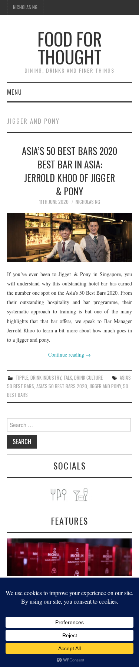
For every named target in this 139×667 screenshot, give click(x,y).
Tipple (22, 377)
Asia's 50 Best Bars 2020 (61, 386)
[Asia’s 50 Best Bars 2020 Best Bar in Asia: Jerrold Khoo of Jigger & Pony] (69, 237)
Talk (67, 377)
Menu (14, 92)
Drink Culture (88, 377)
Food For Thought (69, 47)
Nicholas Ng (25, 7)
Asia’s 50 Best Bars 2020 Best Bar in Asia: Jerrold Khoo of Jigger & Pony (69, 170)
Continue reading (69, 354)
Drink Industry (45, 377)
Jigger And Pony (105, 386)
